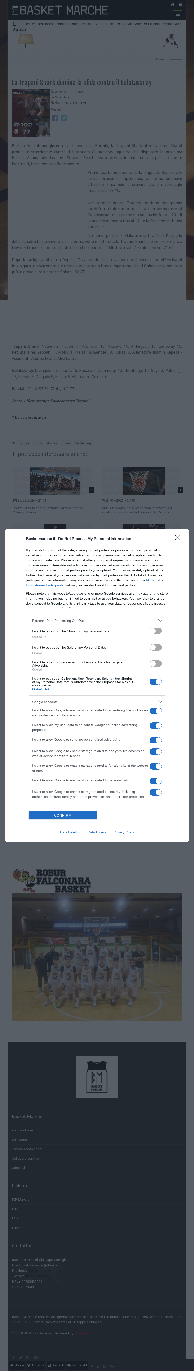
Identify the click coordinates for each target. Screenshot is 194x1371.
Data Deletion (70, 832)
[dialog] (97, 685)
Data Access (97, 832)
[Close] (178, 539)
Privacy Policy (124, 832)
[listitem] (97, 620)
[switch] (156, 631)
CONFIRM (63, 815)
